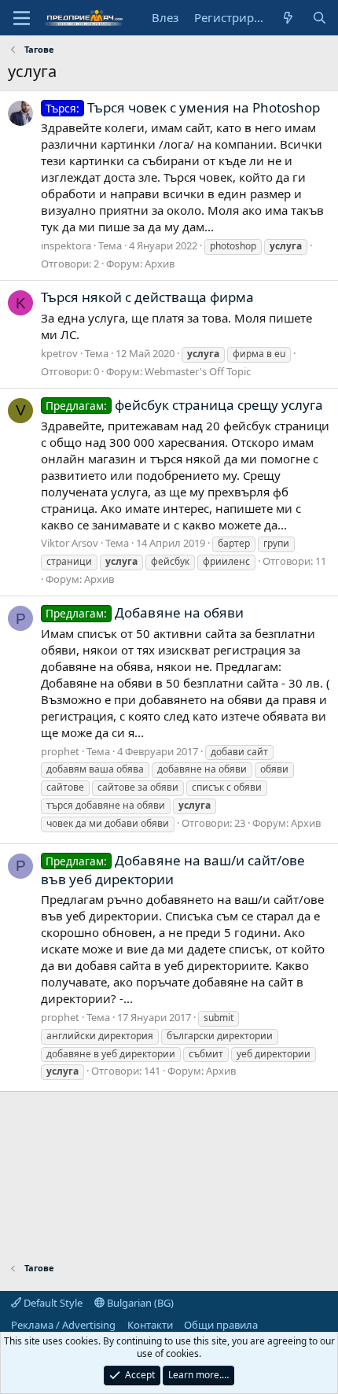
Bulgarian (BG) (139, 1303)
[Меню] (21, 18)
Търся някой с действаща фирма (147, 297)
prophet (60, 751)
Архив (160, 263)
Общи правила (221, 1325)
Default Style (52, 1303)
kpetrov (59, 353)
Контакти (150, 1325)
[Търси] (319, 17)
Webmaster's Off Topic (198, 371)
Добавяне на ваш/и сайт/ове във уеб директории (173, 869)
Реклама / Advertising (63, 1325)
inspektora (66, 245)
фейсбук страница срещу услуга (184, 405)
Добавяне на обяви (145, 612)
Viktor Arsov (69, 543)
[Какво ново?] (288, 17)
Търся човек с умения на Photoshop (183, 107)
